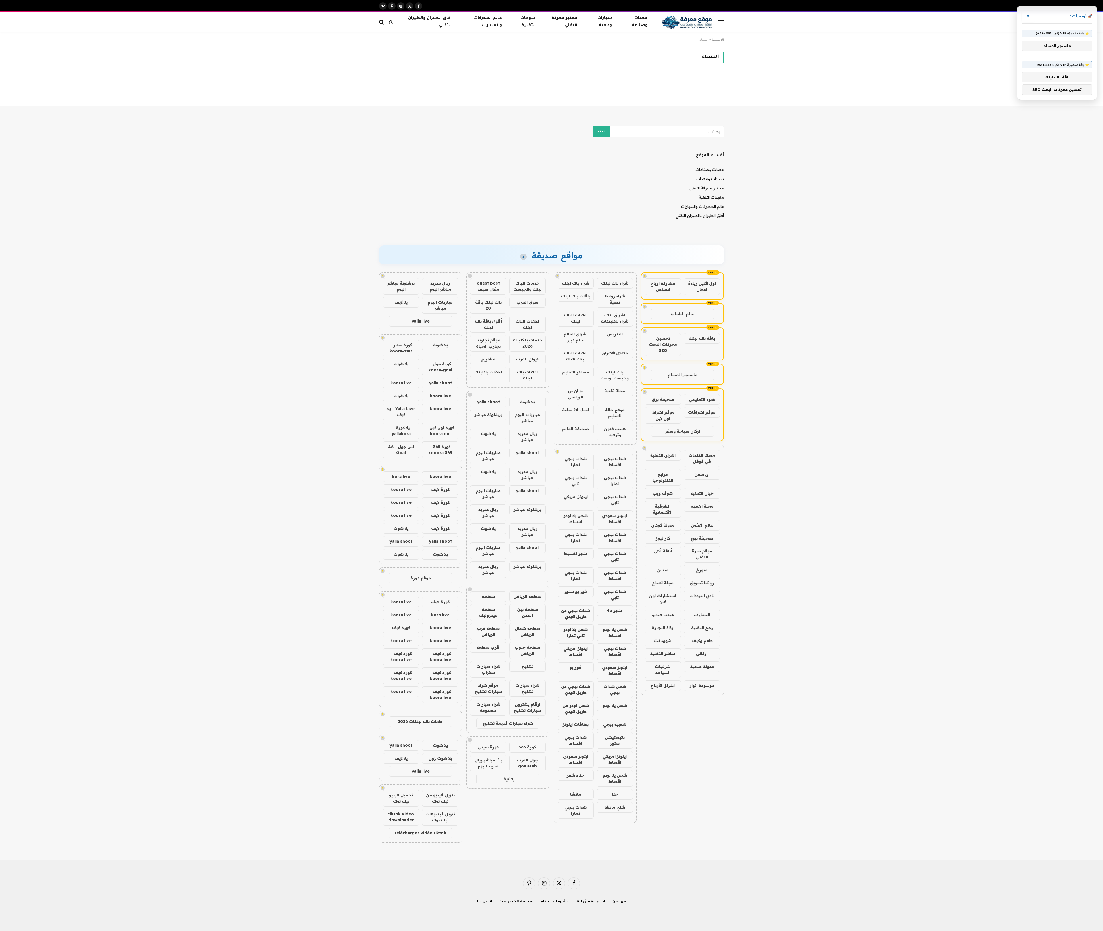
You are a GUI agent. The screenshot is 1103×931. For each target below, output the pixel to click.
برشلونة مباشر (488, 414)
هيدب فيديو (663, 614)
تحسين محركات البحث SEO (663, 344)
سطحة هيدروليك (488, 612)
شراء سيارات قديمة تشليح (508, 723)
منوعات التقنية (528, 22)
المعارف (702, 614)
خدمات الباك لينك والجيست (527, 286)
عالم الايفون (702, 525)
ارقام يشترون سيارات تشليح (527, 707)
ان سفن (701, 474)
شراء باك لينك (614, 283)
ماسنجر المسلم (682, 374)
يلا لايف (507, 779)
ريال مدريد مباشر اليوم (440, 286)
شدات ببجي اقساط (615, 461)
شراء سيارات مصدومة (488, 707)
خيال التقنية (702, 493)
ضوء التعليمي (702, 399)
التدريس (615, 334)
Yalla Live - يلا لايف (401, 411)
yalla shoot (488, 401)
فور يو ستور (575, 591)
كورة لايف (440, 489)
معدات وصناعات (638, 22)
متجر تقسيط (576, 553)
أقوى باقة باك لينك (488, 324)
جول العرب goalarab (527, 763)
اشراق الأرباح (663, 685)
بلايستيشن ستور (615, 740)
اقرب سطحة (488, 647)
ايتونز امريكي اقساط (576, 651)
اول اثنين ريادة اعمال (702, 286)
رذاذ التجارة (663, 627)
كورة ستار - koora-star (400, 348)
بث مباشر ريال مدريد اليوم (488, 763)
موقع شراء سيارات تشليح (488, 688)
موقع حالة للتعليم (615, 413)
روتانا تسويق (702, 583)
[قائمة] (721, 22)
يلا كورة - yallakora (401, 430)
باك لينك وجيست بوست (615, 375)
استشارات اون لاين (662, 598)
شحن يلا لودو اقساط (575, 518)
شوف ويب (663, 493)
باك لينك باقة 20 (488, 305)
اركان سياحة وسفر (682, 431)
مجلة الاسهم (702, 506)
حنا (615, 794)
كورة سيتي (488, 747)
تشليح (527, 666)
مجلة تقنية (614, 390)
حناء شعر (575, 775)
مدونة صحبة (702, 666)
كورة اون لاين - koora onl (440, 430)
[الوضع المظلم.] (391, 22)
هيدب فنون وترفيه (615, 431)
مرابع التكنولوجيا (663, 477)
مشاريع (488, 359)
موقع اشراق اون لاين (662, 415)
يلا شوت (527, 401)
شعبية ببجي (614, 724)
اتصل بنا (484, 902)
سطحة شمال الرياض (527, 631)
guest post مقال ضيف (488, 286)
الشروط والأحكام (555, 902)
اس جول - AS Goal (401, 449)
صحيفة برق (663, 399)
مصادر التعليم (575, 372)
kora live (401, 476)
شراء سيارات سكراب (488, 669)
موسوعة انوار (701, 685)
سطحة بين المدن (527, 612)
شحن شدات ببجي (614, 689)
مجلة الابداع (663, 583)
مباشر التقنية (663, 653)
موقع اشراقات (702, 412)
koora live (401, 382)
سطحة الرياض (527, 596)
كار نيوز (663, 538)
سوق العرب (527, 302)
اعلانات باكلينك (488, 372)
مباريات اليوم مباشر (527, 417)
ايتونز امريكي (576, 496)
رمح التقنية (702, 627)
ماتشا (575, 794)
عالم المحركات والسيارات (488, 22)
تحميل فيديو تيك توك (401, 798)
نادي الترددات (701, 595)
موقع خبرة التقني (702, 554)
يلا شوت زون (440, 758)
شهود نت (662, 640)
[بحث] (382, 22)
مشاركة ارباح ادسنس (662, 286)
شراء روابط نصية (614, 299)
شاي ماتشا (614, 807)
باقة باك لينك (702, 338)
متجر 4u (615, 610)
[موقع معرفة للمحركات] (688, 22)
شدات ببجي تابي (575, 480)
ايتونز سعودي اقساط (614, 518)
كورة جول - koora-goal (440, 367)
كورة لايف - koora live (440, 656)
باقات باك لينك (575, 296)
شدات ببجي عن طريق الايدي (575, 613)
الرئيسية (718, 40)
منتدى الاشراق (614, 353)
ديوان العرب (527, 359)
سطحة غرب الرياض (488, 631)
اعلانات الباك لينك (575, 318)
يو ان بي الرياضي (575, 394)
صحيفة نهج (702, 538)
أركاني (702, 653)
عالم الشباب (682, 313)
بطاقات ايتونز (576, 724)
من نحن (619, 902)
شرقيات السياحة (662, 669)
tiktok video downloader (401, 817)
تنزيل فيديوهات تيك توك (440, 817)
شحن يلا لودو (615, 705)
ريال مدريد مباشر (527, 436)
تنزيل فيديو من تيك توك (440, 798)
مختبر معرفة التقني (564, 22)
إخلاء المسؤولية (591, 902)
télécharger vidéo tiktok (420, 833)
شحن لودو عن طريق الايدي (575, 708)
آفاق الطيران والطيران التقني (429, 22)
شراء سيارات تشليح (527, 688)
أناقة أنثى (662, 551)
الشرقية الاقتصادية (662, 509)
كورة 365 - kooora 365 (440, 449)
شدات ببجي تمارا (575, 461)
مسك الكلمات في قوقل (702, 458)
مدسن (663, 570)
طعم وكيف (702, 640)
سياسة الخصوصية (516, 902)
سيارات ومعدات (604, 22)
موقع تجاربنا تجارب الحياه (488, 343)
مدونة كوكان (662, 525)
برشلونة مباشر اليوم (401, 286)
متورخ (702, 570)
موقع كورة (420, 578)
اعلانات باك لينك (527, 375)
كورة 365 (527, 747)
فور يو (575, 667)
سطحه (488, 596)
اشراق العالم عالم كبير (575, 337)
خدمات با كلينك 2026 (527, 343)
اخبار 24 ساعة (575, 409)
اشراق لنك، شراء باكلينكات (614, 318)
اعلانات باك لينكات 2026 (420, 721)
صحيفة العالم (575, 428)
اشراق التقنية (663, 455)
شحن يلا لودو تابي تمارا (575, 632)
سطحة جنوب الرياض (527, 650)
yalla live (421, 321)
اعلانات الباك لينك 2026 (575, 356)
